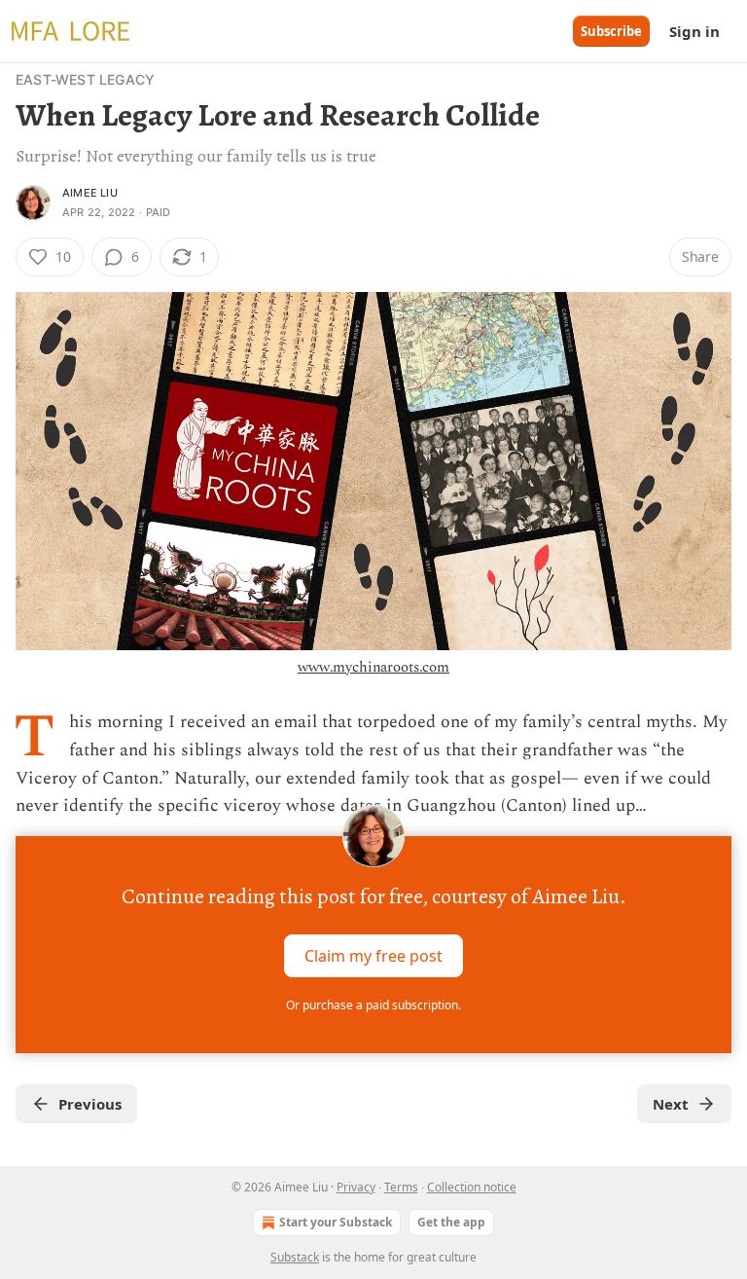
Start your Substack (335, 1222)
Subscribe (611, 31)
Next (671, 1104)
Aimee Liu (90, 193)
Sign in (694, 31)
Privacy (356, 1187)
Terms (401, 1187)
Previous (90, 1104)
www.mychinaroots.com (373, 667)
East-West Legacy (85, 79)
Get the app (451, 1222)
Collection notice (471, 1187)
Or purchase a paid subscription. (373, 1005)
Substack (294, 1257)
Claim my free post (373, 956)
